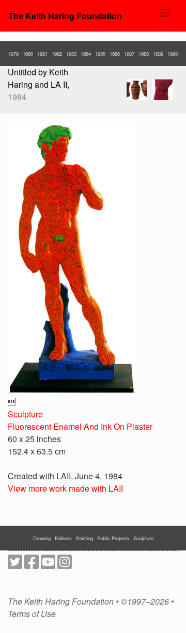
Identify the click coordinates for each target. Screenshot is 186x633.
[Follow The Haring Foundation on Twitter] (15, 565)
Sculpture (25, 414)
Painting (84, 538)
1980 (28, 53)
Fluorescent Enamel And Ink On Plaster (80, 426)
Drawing (42, 538)
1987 (129, 53)
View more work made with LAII (65, 488)
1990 (172, 53)
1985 (100, 53)
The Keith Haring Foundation (65, 16)
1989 (158, 53)
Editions (63, 538)
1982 (57, 53)
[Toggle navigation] (165, 13)
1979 (13, 53)
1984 (86, 53)
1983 (71, 53)
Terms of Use (32, 614)
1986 (115, 53)
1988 (143, 53)
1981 (42, 53)
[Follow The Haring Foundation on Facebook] (31, 565)
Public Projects (113, 538)
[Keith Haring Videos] (48, 565)
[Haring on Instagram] (64, 565)
